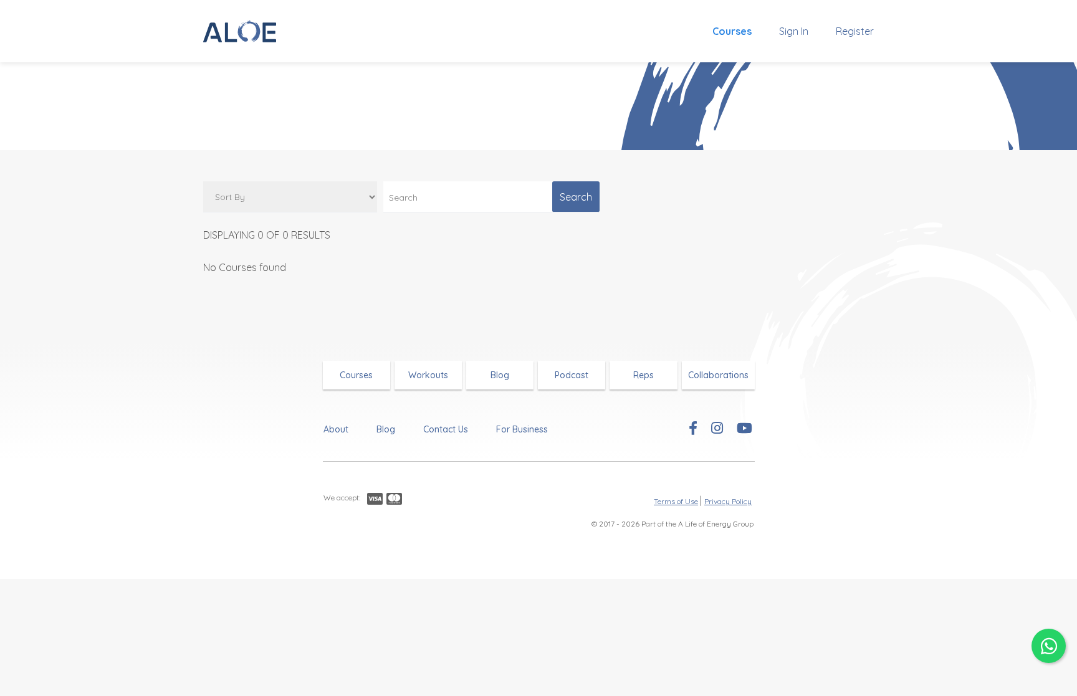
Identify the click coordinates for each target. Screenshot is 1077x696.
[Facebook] (693, 429)
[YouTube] (744, 429)
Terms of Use (676, 501)
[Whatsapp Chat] (1049, 646)
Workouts (428, 375)
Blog (500, 375)
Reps (643, 375)
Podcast (571, 375)
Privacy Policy (728, 501)
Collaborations (718, 375)
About (335, 429)
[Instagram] (717, 429)
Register (855, 31)
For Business (522, 429)
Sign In (793, 31)
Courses (732, 31)
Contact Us (445, 429)
